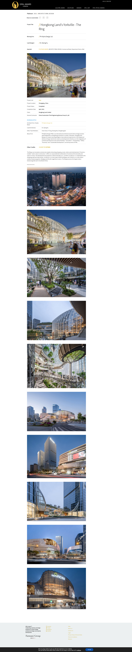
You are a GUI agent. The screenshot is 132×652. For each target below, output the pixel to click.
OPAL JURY (87, 8)
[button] (40, 17)
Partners (70, 639)
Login (69, 632)
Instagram (49, 629)
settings (79, 650)
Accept (89, 649)
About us (70, 628)
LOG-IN (104, 1)
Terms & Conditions (72, 637)
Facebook (49, 626)
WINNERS (79, 8)
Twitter (48, 627)
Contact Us (70, 630)
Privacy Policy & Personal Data (75, 635)
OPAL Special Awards (99, 8)
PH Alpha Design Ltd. (47, 123)
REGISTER (108, 1)
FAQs (69, 626)
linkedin (49, 630)
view (40, 100)
